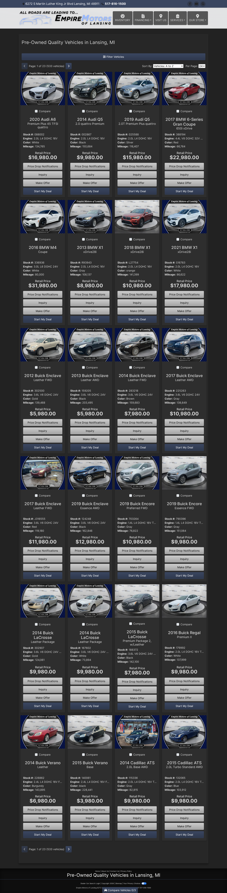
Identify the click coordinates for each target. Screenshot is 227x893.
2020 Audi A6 (42, 123)
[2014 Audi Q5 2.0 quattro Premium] (90, 88)
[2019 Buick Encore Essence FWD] (184, 472)
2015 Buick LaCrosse (137, 637)
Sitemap (118, 883)
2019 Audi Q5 (137, 121)
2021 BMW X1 (184, 249)
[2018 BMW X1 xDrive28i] (137, 216)
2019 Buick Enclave (89, 505)
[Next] (69, 66)
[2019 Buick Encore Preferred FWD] (137, 472)
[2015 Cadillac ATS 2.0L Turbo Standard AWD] (184, 731)
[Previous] (25, 66)
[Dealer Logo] (66, 18)
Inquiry (43, 174)
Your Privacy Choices (132, 883)
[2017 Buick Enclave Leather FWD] (42, 472)
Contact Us (114, 871)
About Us (105, 871)
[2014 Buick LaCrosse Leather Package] (42, 600)
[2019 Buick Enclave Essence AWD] (90, 472)
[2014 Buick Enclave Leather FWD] (137, 344)
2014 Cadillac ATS (137, 764)
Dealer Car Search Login (90, 883)
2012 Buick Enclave (42, 377)
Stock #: (28, 134)
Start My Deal (43, 191)
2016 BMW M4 (43, 249)
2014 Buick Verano (42, 764)
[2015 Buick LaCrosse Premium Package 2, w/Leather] (137, 600)
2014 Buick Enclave (137, 377)
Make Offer (43, 183)
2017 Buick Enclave (184, 377)
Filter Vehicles (115, 56)
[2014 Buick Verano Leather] (42, 731)
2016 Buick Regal (184, 634)
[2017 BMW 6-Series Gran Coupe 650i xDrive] (184, 88)
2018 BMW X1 (137, 249)
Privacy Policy (126, 871)
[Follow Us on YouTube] (196, 3)
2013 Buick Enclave (89, 377)
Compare (45, 111)
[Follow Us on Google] (202, 3)
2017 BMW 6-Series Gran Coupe (184, 123)
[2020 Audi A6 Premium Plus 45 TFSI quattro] (42, 88)
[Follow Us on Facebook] (189, 3)
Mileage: (28, 146)
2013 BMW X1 (90, 249)
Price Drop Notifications (43, 166)
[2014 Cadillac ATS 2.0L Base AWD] (137, 731)
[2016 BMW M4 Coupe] (42, 216)
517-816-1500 (115, 3)
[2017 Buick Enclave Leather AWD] (184, 344)
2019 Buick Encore (137, 505)
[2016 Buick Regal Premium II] (184, 600)
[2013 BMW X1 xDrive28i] (90, 216)
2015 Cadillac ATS (184, 764)
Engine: (28, 138)
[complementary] (217, 883)
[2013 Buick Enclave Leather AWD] (90, 344)
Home (97, 871)
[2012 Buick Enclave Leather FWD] (42, 344)
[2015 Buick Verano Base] (90, 731)
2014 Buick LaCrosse (43, 637)
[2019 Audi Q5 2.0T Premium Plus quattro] (137, 88)
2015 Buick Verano (90, 764)
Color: (27, 142)
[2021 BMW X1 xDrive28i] (184, 216)
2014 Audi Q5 (89, 121)
